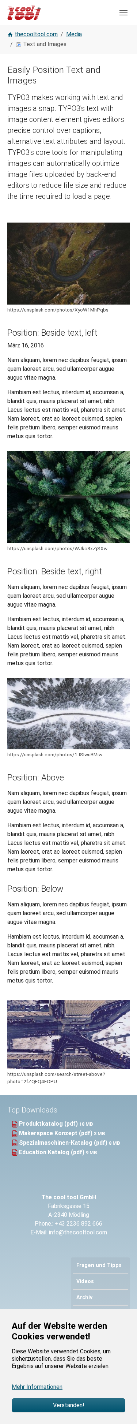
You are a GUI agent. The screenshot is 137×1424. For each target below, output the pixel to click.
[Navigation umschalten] (123, 13)
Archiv (84, 1297)
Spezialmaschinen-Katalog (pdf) (64, 1142)
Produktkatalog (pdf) (49, 1123)
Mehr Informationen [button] (37, 1386)
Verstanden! (68, 1405)
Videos (85, 1281)
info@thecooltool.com (78, 1232)
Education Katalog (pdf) (52, 1152)
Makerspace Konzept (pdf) (56, 1133)
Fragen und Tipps (99, 1265)
